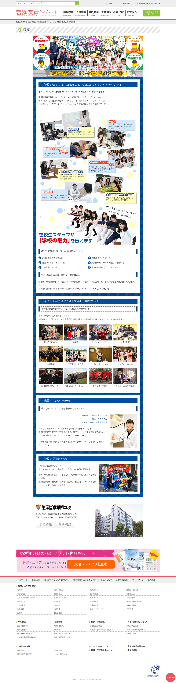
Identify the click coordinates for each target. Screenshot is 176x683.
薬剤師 (19, 613)
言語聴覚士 (94, 601)
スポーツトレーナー (97, 609)
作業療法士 (58, 594)
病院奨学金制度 (132, 626)
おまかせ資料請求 (91, 564)
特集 (58, 22)
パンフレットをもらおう (151, 13)
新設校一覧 (58, 650)
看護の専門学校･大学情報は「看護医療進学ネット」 (35, 22)
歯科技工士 (131, 594)
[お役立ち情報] (131, 13)
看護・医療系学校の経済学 (136, 630)
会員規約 (36, 580)
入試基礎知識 (59, 626)
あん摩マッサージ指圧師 (26, 598)
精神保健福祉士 (132, 605)
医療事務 (57, 609)
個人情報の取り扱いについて (56, 580)
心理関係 (130, 609)
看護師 (19, 590)
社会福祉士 (58, 605)
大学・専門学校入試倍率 (63, 637)
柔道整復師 (94, 598)
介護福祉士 (21, 605)
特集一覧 (20, 650)
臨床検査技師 (59, 590)
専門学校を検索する (24, 634)
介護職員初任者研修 (134, 601)
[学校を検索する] (68, 13)
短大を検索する (23, 630)
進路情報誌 (132, 650)
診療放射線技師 (132, 590)
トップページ (22, 580)
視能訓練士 (131, 598)
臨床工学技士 (95, 590)
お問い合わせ (122, 580)
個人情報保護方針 (153, 676)
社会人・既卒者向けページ (63, 654)
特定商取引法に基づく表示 (84, 580)
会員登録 (126, 3)
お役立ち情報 (24, 646)
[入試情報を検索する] (81, 13)
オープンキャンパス (99, 646)
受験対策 (58, 622)
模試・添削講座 (98, 622)
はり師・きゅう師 (60, 598)
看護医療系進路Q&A (24, 654)
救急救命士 (58, 601)
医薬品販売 (58, 613)
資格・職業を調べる (136, 646)
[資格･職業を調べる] (93, 13)
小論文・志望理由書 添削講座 (101, 630)
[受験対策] (106, 13)
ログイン (111, 3)
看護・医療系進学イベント (102, 650)
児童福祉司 (94, 605)
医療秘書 (20, 609)
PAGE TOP (171, 677)
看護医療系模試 (96, 626)
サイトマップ (138, 580)
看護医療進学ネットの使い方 (149, 3)
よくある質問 (106, 580)
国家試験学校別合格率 (62, 634)
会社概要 (152, 580)
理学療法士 (21, 594)
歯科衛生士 (94, 594)
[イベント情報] (119, 13)
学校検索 (22, 622)
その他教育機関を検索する (27, 637)
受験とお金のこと (133, 634)
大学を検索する (23, 626)
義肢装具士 (21, 601)
